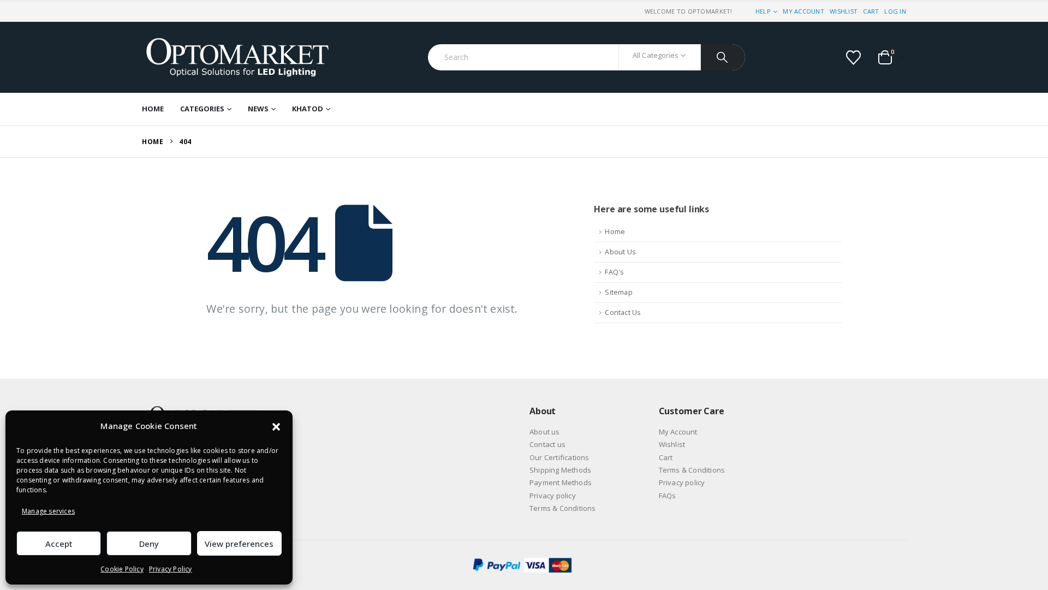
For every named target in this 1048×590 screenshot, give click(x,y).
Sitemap (618, 292)
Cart (871, 11)
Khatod (307, 109)
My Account (803, 11)
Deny (149, 543)
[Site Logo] (237, 57)
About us (544, 432)
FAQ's (614, 272)
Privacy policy (552, 495)
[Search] (723, 57)
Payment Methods (560, 482)
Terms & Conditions (562, 508)
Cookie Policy (122, 569)
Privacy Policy (170, 569)
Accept (59, 543)
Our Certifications (559, 457)
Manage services (48, 511)
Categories (202, 109)
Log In (895, 11)
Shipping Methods (560, 470)
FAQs (667, 495)
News (258, 109)
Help (763, 11)
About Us (620, 252)
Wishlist (844, 11)
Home (153, 109)
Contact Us (623, 312)
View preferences (239, 543)
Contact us (547, 444)
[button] (276, 426)
